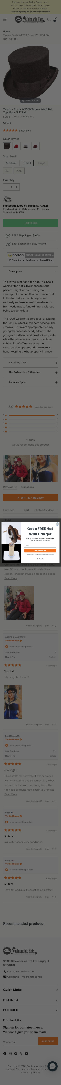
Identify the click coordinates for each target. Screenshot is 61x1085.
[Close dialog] (57, 524)
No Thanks (40, 559)
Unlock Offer (40, 550)
